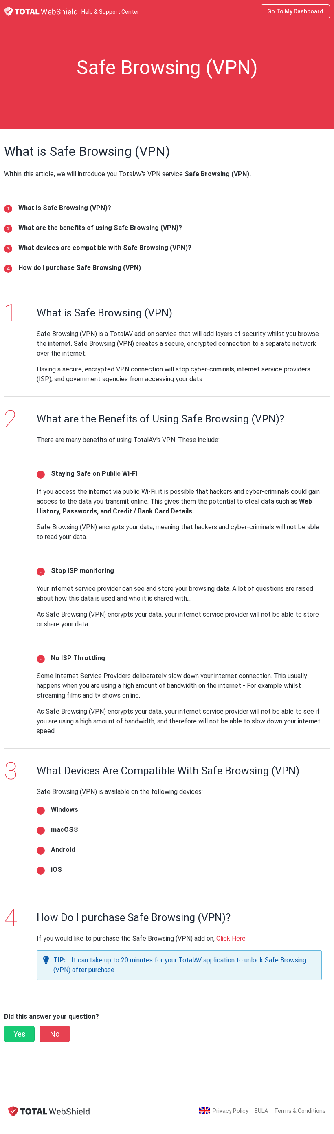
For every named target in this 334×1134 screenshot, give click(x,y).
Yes (19, 1034)
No (54, 1034)
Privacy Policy (230, 1110)
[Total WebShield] (49, 1111)
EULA (261, 1110)
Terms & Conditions (300, 1110)
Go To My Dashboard (295, 11)
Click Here (231, 938)
